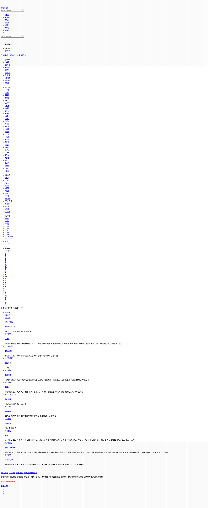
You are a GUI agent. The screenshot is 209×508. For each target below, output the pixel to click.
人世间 (7, 339)
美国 (7, 188)
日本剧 (7, 73)
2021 (7, 230)
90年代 (7, 239)
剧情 (7, 142)
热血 (7, 140)
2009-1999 (9, 236)
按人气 (7, 315)
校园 (7, 129)
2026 (7, 221)
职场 (7, 126)
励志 (7, 160)
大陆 (7, 180)
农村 (7, 93)
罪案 (7, 163)
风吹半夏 (8, 375)
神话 (7, 106)
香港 (7, 183)
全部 (7, 90)
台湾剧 (7, 78)
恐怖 (7, 155)
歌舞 (7, 166)
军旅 (7, 119)
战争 (7, 116)
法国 (7, 209)
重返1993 (8, 363)
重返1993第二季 (10, 327)
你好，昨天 (8, 351)
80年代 (7, 241)
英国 (7, 206)
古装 (7, 100)
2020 (7, 232)
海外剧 (7, 75)
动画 (7, 132)
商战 (7, 113)
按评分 (7, 318)
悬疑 (7, 147)
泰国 (7, 196)
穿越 (7, 108)
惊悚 (7, 150)
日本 (7, 193)
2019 (7, 234)
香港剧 (7, 67)
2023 (7, 227)
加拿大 (7, 212)
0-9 (6, 304)
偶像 (7, 98)
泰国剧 (7, 83)
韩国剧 (7, 80)
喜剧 (7, 95)
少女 (7, 168)
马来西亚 (8, 201)
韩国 (7, 191)
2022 (7, 228)
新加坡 (7, 199)
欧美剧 (7, 70)
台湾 (7, 186)
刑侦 (7, 111)
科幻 (7, 137)
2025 (7, 223)
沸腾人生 (8, 423)
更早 (7, 244)
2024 (7, 225)
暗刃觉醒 (8, 399)
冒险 (7, 158)
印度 (7, 204)
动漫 (7, 171)
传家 (6, 435)
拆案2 (7, 387)
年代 (7, 124)
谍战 (7, 121)
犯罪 (7, 153)
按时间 (7, 312)
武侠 (7, 103)
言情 (7, 134)
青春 (7, 145)
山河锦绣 (8, 411)
